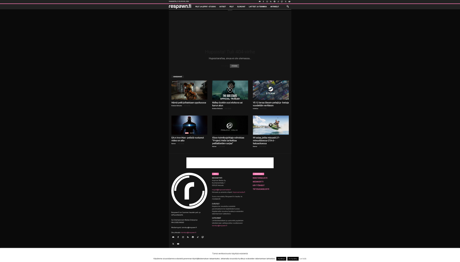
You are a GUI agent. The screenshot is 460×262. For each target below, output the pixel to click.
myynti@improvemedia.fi (221, 190)
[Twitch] (282, 1)
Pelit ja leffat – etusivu (205, 7)
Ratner (173, 143)
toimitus (255, 108)
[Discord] (259, 1)
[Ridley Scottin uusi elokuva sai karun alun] (230, 90)
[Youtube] (289, 1)
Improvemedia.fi (239, 192)
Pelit (232, 7)
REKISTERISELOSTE (260, 178)
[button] (287, 6)
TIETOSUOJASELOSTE (261, 189)
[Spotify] (274, 1)
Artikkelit (274, 7)
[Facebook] (263, 1)
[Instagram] (267, 1)
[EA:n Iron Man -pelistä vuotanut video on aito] (189, 125)
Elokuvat (241, 7)
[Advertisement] (230, 27)
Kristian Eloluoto (176, 105)
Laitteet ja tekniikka (258, 7)
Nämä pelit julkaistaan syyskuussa (188, 102)
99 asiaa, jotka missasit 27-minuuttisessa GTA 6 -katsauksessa (266, 140)
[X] (285, 1)
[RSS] (270, 1)
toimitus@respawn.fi (188, 232)
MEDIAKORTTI (258, 182)
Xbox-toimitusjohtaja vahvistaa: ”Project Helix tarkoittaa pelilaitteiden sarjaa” (228, 140)
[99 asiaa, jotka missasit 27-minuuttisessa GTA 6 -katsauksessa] (271, 125)
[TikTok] (278, 1)
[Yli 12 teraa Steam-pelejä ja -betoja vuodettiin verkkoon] (271, 90)
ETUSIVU (234, 66)
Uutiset (222, 7)
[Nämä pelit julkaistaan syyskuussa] (189, 90)
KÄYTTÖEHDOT (259, 185)
